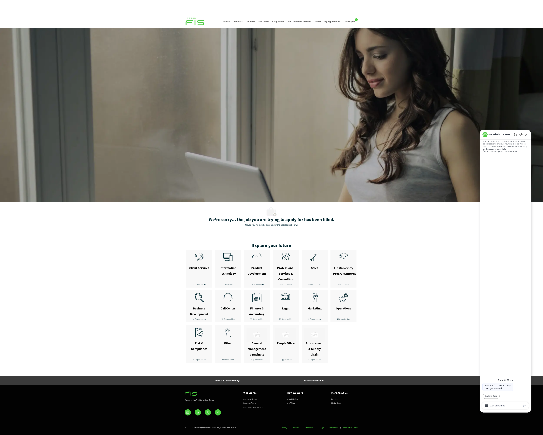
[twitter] (208, 412)
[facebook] (218, 412)
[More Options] (486, 405)
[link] (195, 21)
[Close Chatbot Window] (526, 135)
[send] (524, 405)
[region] (505, 270)
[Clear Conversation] (515, 134)
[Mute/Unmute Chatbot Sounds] (521, 134)
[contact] (188, 412)
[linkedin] (198, 412)
